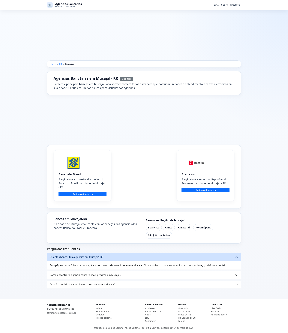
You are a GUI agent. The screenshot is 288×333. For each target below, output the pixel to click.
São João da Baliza (159, 235)
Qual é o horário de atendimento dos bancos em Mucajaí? (83, 284)
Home (215, 5)
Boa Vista (153, 227)
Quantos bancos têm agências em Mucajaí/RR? (76, 257)
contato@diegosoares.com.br (61, 312)
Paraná (181, 321)
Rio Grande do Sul (187, 317)
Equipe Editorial (104, 311)
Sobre (224, 5)
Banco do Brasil (153, 311)
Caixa (148, 314)
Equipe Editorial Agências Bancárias (126, 327)
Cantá (168, 227)
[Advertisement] (144, 38)
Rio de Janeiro (185, 311)
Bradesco (149, 308)
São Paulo (183, 308)
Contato (235, 5)
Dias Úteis (216, 308)
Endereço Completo (83, 194)
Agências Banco (219, 314)
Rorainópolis (203, 227)
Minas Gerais (184, 314)
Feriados (215, 311)
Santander (150, 321)
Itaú (147, 317)
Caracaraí (184, 227)
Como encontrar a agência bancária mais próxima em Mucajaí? (85, 275)
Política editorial (104, 317)
